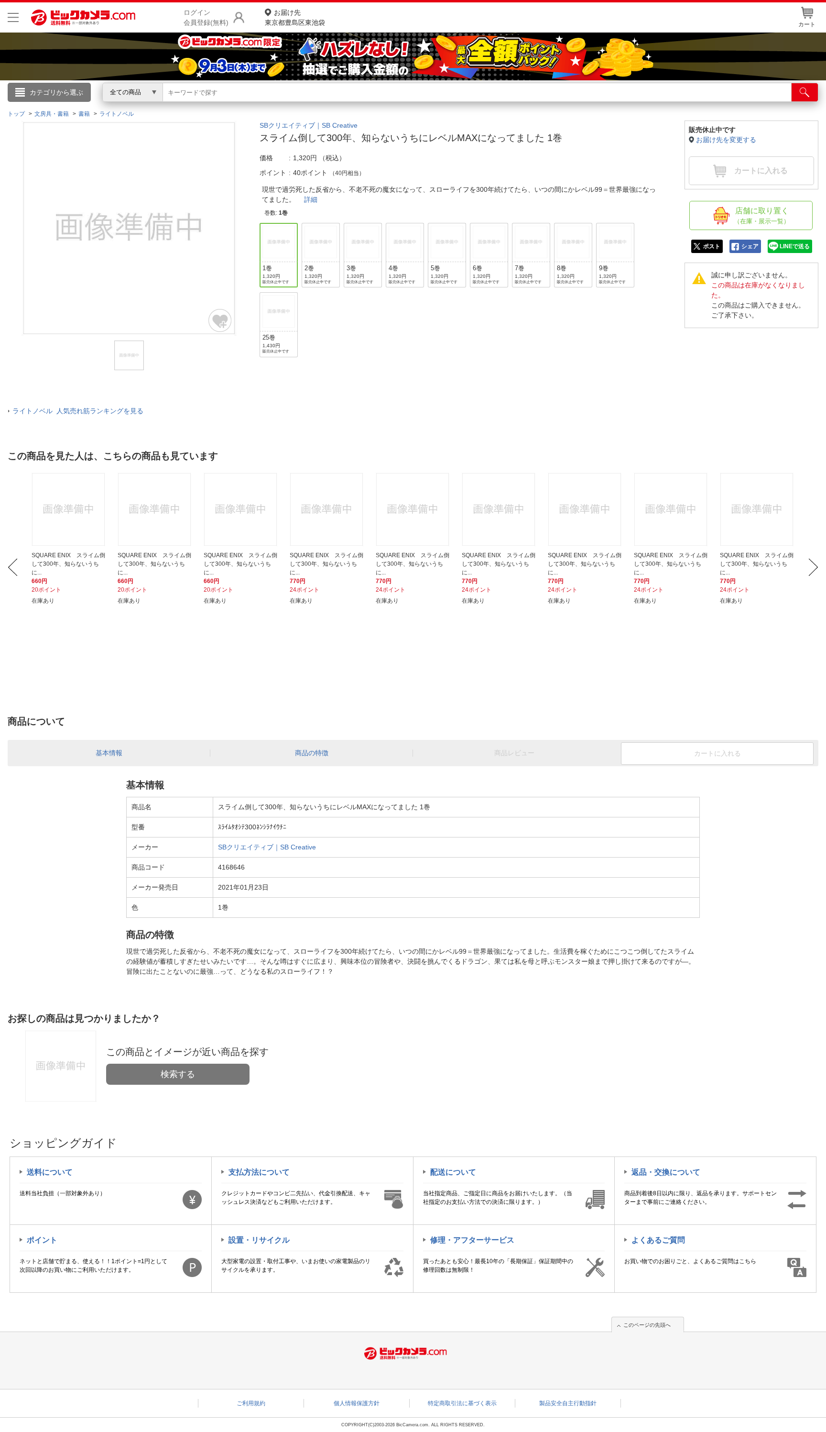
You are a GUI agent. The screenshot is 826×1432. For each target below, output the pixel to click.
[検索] (805, 92)
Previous (13, 567)
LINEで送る (795, 246)
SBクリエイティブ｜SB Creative (309, 125)
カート (806, 24)
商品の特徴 (311, 753)
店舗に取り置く (762, 216)
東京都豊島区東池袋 (295, 17)
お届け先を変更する (726, 139)
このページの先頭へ (647, 1325)
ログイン (207, 108)
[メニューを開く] (13, 17)
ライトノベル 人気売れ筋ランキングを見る (77, 411)
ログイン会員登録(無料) (206, 17)
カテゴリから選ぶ (56, 92)
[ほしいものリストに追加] (220, 320)
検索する (178, 1074)
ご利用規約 (251, 1403)
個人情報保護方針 (357, 1403)
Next (813, 567)
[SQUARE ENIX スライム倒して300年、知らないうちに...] (69, 509)
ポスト (711, 246)
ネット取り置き (536, 106)
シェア (750, 246)
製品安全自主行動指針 (568, 1403)
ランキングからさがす (374, 106)
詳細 (310, 199)
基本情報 (109, 753)
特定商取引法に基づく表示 (462, 1403)
